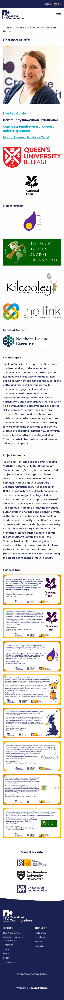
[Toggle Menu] (58, 14)
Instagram (40, 932)
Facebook (40, 937)
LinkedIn (39, 946)
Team (6, 957)
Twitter (39, 941)
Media (6, 953)
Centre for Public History (21, 126)
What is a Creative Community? (13, 939)
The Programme (12, 932)
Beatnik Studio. (39, 988)
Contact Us (9, 962)
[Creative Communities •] (13, 14)
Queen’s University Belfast (28, 128)
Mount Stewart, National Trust (26, 137)
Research (8, 944)
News (6, 949)
